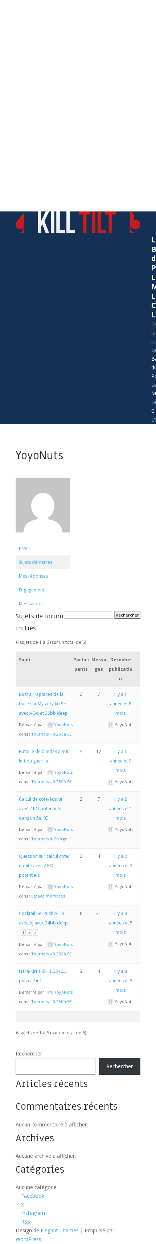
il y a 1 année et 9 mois (120, 760)
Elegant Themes (60, 1230)
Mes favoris (30, 604)
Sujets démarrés (35, 562)
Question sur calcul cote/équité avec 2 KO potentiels (44, 865)
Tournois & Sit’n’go (49, 838)
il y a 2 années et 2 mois (120, 865)
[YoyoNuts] (43, 538)
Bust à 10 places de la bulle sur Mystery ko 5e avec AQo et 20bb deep (43, 703)
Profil (24, 548)
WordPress (28, 1239)
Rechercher (29, 1053)
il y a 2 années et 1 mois (120, 808)
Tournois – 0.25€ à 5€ (51, 734)
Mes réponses (33, 576)
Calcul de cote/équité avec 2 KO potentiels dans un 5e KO (40, 808)
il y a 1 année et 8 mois (120, 703)
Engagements (32, 590)
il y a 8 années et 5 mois (120, 922)
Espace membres (48, 896)
